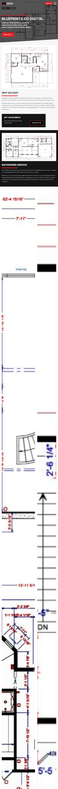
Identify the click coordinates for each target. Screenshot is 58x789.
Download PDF (36, 123)
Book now (49, 3)
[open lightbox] (18, 389)
